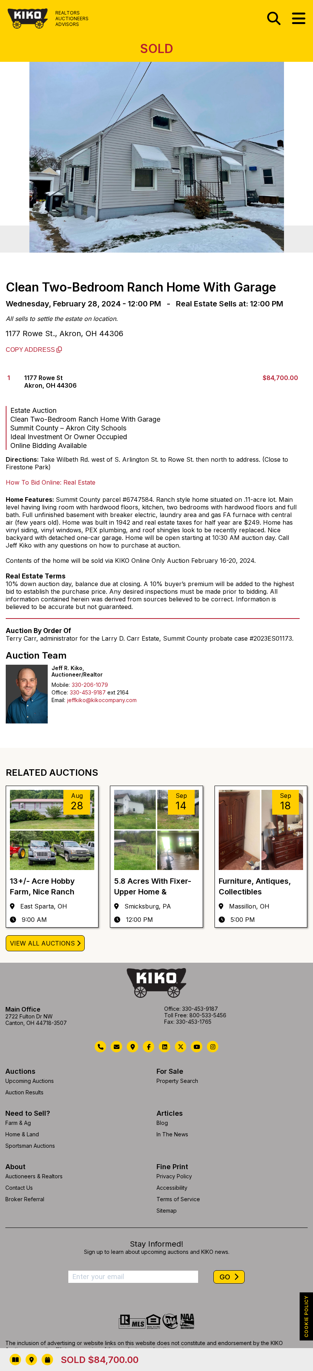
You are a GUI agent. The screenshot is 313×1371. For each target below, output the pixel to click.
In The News (172, 1134)
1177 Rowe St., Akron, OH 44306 (64, 333)
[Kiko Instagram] (212, 1046)
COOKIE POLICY (306, 1316)
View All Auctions (42, 943)
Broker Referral (24, 1199)
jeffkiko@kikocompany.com (102, 700)
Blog (162, 1123)
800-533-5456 (207, 1015)
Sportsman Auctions (30, 1145)
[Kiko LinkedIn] (164, 1046)
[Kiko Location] (132, 1046)
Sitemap (166, 1210)
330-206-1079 (90, 684)
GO (225, 1277)
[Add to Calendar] (47, 1359)
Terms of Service (178, 1199)
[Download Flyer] (15, 1359)
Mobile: (61, 684)
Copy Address (31, 349)
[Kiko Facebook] (148, 1046)
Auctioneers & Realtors (34, 1176)
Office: (60, 692)
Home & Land (22, 1134)
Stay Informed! (156, 1244)
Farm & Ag (18, 1123)
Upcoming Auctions (29, 1081)
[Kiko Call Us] (100, 1046)
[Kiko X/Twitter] (180, 1046)
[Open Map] (31, 1359)
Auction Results (24, 1092)
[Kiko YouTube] (196, 1046)
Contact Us (19, 1187)
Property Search (177, 1081)
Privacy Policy (174, 1176)
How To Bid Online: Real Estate (50, 482)
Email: (58, 700)
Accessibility (171, 1187)
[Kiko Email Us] (116, 1046)
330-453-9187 (88, 692)
